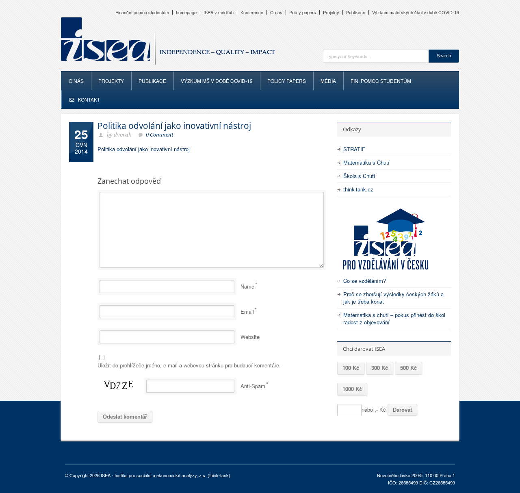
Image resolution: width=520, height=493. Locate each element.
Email (247, 311)
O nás (276, 12)
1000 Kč (352, 389)
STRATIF (354, 149)
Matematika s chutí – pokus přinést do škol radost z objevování (394, 318)
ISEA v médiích (219, 12)
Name (247, 286)
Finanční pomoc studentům (142, 12)
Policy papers (302, 12)
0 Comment (159, 135)
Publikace (355, 12)
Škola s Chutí (359, 176)
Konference (251, 12)
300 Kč (379, 367)
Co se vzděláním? (364, 281)
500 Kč (408, 367)
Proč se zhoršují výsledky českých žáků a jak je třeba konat (393, 297)
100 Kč (350, 367)
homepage (186, 12)
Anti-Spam (252, 386)
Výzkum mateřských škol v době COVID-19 (415, 12)
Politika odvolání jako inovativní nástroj (174, 125)
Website (250, 337)
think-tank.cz (358, 189)
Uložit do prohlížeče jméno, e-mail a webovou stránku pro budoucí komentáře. (189, 365)
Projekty (331, 12)
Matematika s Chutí (366, 162)
